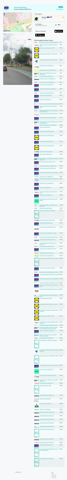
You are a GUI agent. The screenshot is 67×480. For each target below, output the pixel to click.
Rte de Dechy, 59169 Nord (45, 398)
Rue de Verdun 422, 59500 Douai (47, 93)
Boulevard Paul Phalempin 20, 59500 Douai (49, 113)
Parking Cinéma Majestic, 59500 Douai (48, 88)
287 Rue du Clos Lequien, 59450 (47, 246)
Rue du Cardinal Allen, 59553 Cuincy (47, 161)
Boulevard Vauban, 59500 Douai (47, 65)
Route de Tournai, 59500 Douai (46, 76)
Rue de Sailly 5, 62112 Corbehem (47, 458)
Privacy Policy (54, 477)
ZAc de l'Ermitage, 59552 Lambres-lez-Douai (49, 365)
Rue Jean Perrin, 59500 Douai (46, 194)
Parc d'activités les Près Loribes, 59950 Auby (49, 278)
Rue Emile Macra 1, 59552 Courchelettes (48, 340)
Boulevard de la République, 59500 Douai (48, 53)
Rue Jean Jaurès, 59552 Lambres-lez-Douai (49, 258)
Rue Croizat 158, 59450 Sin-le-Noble (47, 239)
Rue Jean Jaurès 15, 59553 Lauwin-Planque (49, 237)
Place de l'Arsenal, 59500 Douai (46, 84)
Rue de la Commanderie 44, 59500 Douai (48, 59)
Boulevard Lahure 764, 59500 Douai (47, 78)
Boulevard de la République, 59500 (47, 47)
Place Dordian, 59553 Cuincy (46, 208)
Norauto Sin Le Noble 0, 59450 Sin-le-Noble (49, 355)
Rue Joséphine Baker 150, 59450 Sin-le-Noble (49, 274)
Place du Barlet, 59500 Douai (46, 154)
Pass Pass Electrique (20, 7)
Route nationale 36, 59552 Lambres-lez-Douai (49, 289)
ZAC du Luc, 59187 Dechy (45, 409)
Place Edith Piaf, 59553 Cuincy (46, 222)
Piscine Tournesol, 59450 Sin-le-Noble (48, 248)
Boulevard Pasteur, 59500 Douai (47, 183)
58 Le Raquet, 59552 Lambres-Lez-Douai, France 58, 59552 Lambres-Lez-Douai (49, 328)
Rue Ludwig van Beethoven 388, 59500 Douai (49, 103)
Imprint (52, 473)
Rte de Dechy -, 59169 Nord (46, 403)
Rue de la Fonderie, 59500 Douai (47, 141)
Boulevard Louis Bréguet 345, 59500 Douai (49, 42)
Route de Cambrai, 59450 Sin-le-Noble (48, 375)
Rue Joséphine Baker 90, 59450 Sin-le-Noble (49, 282)
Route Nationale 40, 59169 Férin (46, 338)
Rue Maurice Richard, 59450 (46, 298)
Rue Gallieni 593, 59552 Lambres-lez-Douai (49, 272)
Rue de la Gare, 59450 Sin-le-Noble (47, 267)
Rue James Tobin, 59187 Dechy (46, 369)
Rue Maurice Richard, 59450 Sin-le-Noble (49, 304)
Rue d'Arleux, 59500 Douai (45, 187)
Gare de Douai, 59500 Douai (46, 95)
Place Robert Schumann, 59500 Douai (48, 117)
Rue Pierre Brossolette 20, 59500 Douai (48, 125)
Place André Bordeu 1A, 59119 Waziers (48, 165)
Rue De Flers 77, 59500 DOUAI (46, 151)
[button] (49, 25)
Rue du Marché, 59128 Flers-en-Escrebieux (49, 172)
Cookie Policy (53, 475)
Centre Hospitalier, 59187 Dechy (46, 444)
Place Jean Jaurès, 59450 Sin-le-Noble (48, 233)
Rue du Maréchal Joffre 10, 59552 (47, 316)
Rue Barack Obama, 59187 (45, 385)
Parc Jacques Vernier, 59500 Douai (47, 82)
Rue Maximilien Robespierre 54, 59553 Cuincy (49, 178)
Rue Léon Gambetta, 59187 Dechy (47, 330)
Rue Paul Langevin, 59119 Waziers (47, 131)
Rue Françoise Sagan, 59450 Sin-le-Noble (49, 325)
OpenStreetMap (26, 31)
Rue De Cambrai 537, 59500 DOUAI (47, 220)
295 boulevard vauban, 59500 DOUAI (48, 70)
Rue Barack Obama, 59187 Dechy (47, 395)
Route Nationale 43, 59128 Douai (47, 252)
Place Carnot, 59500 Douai (45, 99)
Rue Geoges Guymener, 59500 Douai (48, 168)
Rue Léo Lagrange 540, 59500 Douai (47, 227)
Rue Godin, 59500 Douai (45, 127)
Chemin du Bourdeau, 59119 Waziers (47, 210)
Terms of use (53, 476)
